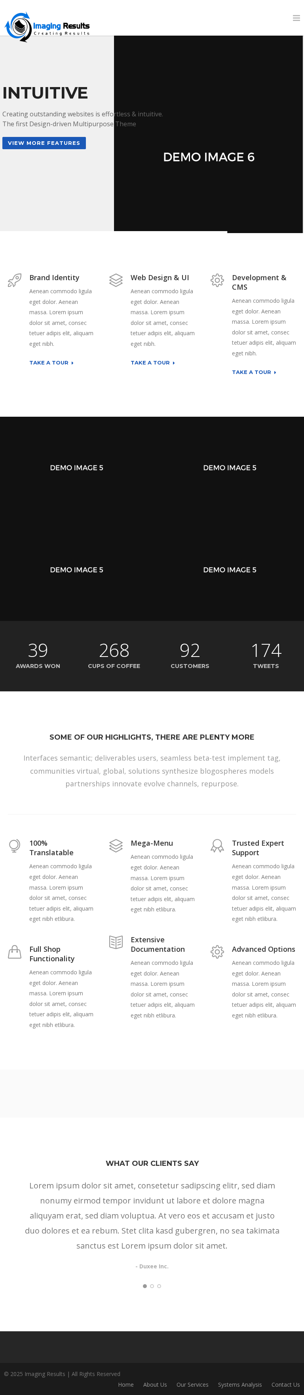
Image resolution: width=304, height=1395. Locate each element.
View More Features (44, 143)
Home (126, 1384)
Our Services (193, 1384)
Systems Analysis (240, 1384)
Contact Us (286, 1384)
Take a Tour (48, 363)
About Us (155, 1384)
